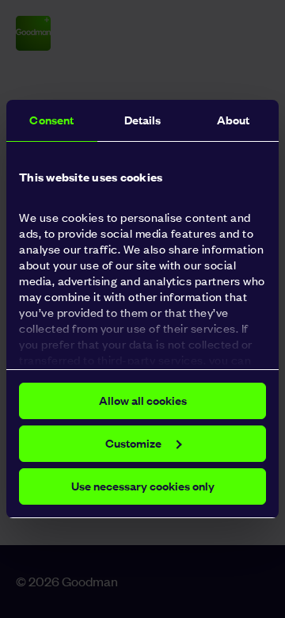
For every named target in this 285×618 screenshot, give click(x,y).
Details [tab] (143, 120)
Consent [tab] (51, 120)
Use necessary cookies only (143, 486)
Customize (133, 443)
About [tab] (233, 120)
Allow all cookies (143, 400)
